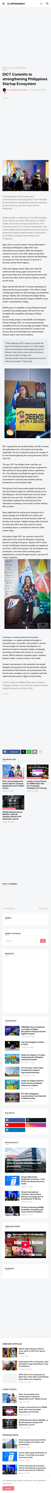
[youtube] (15, 1125)
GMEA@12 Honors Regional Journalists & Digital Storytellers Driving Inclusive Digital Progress (33, 1030)
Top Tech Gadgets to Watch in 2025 (32, 1043)
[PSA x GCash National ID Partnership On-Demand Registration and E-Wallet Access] (9, 1398)
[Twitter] (23, 752)
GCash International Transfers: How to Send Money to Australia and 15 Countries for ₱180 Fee (32, 1195)
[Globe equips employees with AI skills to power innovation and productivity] (9, 1443)
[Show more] (40, 752)
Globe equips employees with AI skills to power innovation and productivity (32, 1442)
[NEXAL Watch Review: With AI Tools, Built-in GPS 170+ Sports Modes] (9, 1352)
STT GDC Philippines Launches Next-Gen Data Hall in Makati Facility (33, 1096)
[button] (3, 4)
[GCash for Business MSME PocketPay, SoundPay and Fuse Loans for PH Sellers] (12, 1211)
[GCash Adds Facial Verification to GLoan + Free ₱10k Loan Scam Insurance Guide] (12, 1181)
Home (4, 70)
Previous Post (9, 908)
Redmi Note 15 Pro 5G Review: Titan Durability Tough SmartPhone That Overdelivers (34, 1364)
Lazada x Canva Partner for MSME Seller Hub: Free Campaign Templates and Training (37, 784)
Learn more (7, 1483)
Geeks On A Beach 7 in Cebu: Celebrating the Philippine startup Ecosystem (33, 1057)
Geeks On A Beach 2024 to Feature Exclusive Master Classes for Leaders (32, 1083)
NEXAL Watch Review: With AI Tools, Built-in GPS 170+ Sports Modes (32, 1351)
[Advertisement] (25, 37)
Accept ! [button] (8, 1488)
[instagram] (36, 1125)
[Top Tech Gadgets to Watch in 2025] (12, 1046)
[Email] (34, 752)
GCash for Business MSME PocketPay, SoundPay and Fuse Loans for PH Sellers (32, 1209)
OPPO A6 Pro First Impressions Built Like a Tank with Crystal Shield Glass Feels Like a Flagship (33, 1376)
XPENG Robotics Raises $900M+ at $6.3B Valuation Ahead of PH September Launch (12, 815)
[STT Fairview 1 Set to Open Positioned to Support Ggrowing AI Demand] (12, 1072)
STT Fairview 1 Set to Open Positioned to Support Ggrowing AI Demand (32, 1070)
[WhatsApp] (29, 752)
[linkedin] (15, 1130)
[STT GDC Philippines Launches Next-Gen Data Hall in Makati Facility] (12, 1097)
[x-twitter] (36, 1120)
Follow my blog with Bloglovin (14, 68)
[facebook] (15, 1120)
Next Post (43, 908)
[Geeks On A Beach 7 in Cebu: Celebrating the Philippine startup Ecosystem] (12, 1059)
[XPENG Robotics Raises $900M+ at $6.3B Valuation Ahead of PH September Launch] (9, 1424)
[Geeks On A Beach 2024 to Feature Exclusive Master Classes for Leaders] (12, 1084)
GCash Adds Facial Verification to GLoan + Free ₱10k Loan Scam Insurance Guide (33, 1180)
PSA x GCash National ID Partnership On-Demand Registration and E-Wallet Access (13, 784)
